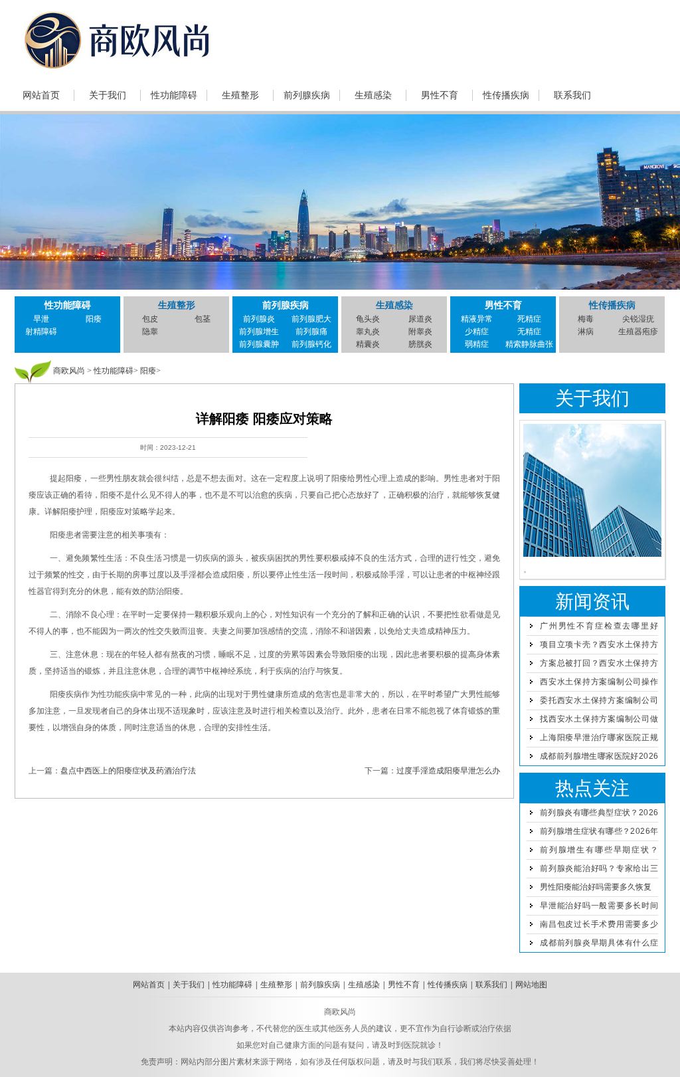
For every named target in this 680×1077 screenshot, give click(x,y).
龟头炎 (368, 319)
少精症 (477, 331)
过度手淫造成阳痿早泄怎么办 (448, 770)
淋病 (586, 331)
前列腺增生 (259, 331)
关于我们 (107, 95)
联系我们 (572, 95)
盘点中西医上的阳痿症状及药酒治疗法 (128, 770)
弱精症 (477, 344)
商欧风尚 (69, 370)
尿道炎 (420, 319)
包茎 (203, 319)
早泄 (41, 319)
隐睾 (150, 331)
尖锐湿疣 (638, 319)
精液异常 (477, 319)
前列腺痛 (311, 331)
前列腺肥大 (311, 319)
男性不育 (439, 95)
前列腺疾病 (307, 95)
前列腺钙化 (311, 344)
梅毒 (586, 319)
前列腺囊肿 (259, 344)
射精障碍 (41, 331)
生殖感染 (373, 95)
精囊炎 (368, 344)
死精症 (529, 319)
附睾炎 (420, 331)
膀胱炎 (420, 344)
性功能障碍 (174, 95)
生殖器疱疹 (638, 331)
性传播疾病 (506, 95)
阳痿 (94, 319)
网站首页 (41, 95)
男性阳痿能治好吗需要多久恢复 (595, 887)
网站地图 (531, 984)
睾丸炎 (368, 331)
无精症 (529, 331)
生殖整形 (240, 95)
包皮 (150, 319)
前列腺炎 (259, 319)
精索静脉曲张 (529, 344)
